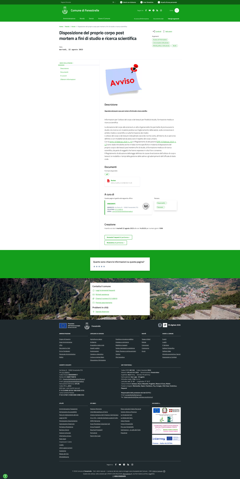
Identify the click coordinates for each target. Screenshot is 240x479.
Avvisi (73, 26)
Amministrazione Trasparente (68, 409)
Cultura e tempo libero (97, 357)
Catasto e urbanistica (96, 354)
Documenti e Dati (64, 348)
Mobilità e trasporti (121, 345)
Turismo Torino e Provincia (129, 412)
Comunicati (145, 345)
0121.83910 (119, 209)
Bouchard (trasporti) (96, 430)
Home (61, 26)
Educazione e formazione (98, 360)
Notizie (144, 342)
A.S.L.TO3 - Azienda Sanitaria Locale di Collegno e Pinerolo (108, 418)
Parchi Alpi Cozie (95, 436)
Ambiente (93, 342)
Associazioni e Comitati (169, 357)
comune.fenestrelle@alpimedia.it (122, 211)
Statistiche (62, 451)
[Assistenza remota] (164, 471)
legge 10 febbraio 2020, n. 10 (121, 141)
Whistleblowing (64, 457)
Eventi (164, 339)
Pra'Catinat (93, 433)
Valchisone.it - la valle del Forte (130, 430)
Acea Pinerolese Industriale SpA (100, 424)
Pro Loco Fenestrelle (127, 427)
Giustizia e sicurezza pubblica (124, 339)
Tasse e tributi (146, 339)
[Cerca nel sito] (177, 10)
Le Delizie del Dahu (127, 418)
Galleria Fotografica (168, 348)
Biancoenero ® (127, 474)
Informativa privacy (65, 436)
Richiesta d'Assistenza (66, 427)
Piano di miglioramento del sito (68, 415)
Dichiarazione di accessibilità (68, 412)
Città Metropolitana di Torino (99, 412)
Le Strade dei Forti (126, 415)
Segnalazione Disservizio (66, 424)
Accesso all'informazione (141, 19)
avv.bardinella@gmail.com (133, 395)
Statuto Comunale (65, 433)
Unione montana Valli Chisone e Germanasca (104, 415)
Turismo (118, 354)
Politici (61, 357)
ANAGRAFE (111, 203)
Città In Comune (157, 471)
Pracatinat (124, 433)
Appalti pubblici (95, 348)
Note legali (62, 439)
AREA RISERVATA (120, 476)
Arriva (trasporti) (95, 427)
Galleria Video (166, 351)
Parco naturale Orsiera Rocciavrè (131, 409)
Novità (67, 26)
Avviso (113, 180)
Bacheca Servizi (64, 430)
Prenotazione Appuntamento (68, 421)
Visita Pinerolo (125, 421)
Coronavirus (145, 348)
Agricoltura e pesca (96, 339)
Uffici (60, 345)
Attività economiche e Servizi (171, 354)
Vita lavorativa (120, 357)
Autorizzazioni (94, 351)
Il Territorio (165, 345)
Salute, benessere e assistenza (125, 348)
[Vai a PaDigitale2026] (169, 325)
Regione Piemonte (66, 2)
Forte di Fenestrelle (127, 424)
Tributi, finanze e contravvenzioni (126, 351)
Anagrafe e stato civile (97, 345)
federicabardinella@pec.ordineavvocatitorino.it (138, 397)
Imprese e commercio (122, 342)
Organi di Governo (64, 339)
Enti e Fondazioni (64, 351)
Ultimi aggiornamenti (65, 448)
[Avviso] (108, 180)
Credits (61, 445)
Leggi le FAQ (63, 418)
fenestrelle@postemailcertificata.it (74, 379)
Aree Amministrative (65, 342)
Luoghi (164, 342)
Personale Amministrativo (67, 354)
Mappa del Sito (64, 454)
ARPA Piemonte (95, 421)
